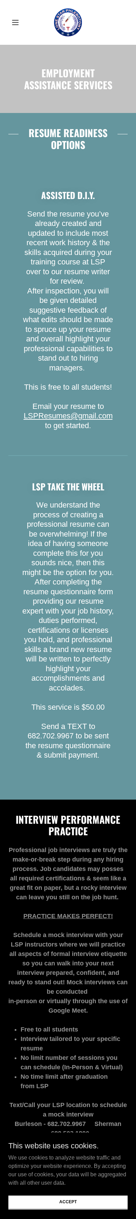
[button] (17, 22)
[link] (68, 22)
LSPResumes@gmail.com (68, 415)
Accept (68, 1201)
